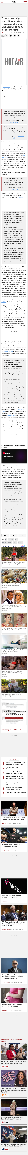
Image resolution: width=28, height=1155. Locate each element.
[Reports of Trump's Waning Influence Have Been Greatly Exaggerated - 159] (14, 1134)
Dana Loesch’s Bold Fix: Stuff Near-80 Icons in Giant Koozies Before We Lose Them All (14, 1090)
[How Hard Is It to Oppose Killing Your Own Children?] (14, 886)
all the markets (16, 142)
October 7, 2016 (14, 122)
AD (6, 539)
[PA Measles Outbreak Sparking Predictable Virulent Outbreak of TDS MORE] (14, 913)
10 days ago (20, 197)
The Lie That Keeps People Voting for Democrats (12, 1005)
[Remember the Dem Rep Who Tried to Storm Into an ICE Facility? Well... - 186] (14, 1051)
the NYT (15, 466)
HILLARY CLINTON (6, 542)
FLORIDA (11, 539)
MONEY (20, 542)
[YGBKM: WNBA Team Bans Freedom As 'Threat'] (14, 835)
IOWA (15, 542)
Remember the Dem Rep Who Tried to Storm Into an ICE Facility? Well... (13, 1062)
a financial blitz (11, 415)
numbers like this (8, 351)
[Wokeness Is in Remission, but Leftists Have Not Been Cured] (14, 808)
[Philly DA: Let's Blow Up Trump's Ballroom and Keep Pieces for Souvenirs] (14, 965)
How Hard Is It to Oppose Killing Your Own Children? (12, 896)
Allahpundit (6, 32)
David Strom (5, 901)
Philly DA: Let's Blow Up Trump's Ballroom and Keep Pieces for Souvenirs (12, 977)
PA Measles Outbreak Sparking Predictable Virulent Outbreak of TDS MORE (13, 924)
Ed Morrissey (5, 850)
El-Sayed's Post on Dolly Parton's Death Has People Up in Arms (12, 1118)
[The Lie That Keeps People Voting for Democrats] (14, 995)
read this (3, 302)
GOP (16, 539)
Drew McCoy (6, 87)
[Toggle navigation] (2, 1)
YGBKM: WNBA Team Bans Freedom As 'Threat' (12, 845)
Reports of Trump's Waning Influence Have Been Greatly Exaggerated (13, 1145)
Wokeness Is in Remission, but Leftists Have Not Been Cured (13, 819)
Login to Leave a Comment (14, 718)
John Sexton (5, 823)
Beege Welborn (6, 929)
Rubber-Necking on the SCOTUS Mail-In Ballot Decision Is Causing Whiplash (15, 778)
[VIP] (25, 1)
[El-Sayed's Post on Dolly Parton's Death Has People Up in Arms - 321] (14, 1107)
